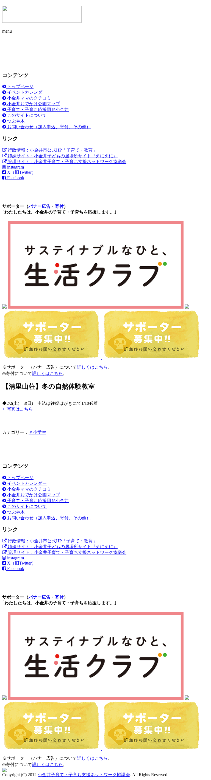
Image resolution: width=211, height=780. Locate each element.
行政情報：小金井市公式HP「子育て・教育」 (52, 150)
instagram (15, 167)
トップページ (20, 86)
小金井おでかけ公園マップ (33, 103)
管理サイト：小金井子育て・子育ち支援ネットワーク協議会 (66, 161)
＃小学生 (37, 432)
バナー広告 (40, 206)
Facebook (15, 177)
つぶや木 (15, 121)
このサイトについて (26, 115)
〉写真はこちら (17, 409)
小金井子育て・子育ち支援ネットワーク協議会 (84, 774)
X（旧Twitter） (21, 172)
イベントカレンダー (26, 92)
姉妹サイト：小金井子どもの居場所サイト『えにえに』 (62, 155)
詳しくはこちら (92, 367)
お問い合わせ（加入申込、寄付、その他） (48, 126)
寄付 (59, 206)
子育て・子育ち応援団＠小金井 (37, 109)
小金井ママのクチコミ (28, 98)
